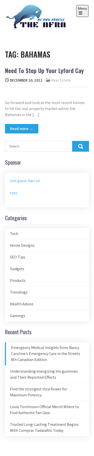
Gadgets (17, 268)
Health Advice (21, 304)
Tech (14, 233)
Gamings (17, 315)
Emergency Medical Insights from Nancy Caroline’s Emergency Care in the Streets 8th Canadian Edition (45, 353)
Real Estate (61, 80)
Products (18, 280)
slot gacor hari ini (25, 180)
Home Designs (22, 245)
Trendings (19, 292)
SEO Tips (17, 257)
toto (14, 193)
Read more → (21, 128)
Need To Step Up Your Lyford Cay (44, 70)
